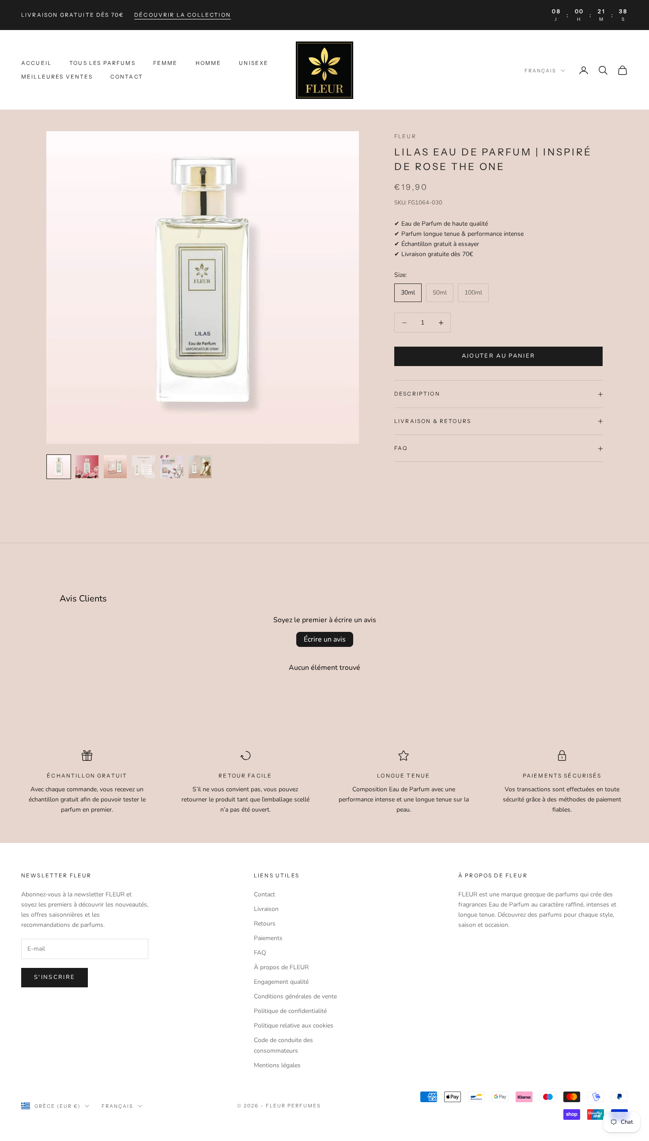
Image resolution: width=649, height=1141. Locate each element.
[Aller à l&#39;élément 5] (171, 466)
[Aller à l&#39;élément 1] (58, 466)
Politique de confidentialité (290, 1011)
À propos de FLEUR (281, 967)
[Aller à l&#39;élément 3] (115, 466)
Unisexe (253, 63)
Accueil (36, 63)
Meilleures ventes (57, 76)
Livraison (266, 909)
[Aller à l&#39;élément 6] (200, 466)
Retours (264, 923)
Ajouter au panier (499, 356)
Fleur (405, 136)
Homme (209, 63)
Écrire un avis (325, 639)
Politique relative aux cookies (293, 1025)
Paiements (268, 938)
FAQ (260, 952)
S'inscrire (54, 977)
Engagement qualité (281, 982)
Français (540, 71)
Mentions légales (277, 1065)
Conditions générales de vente (295, 996)
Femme (165, 63)
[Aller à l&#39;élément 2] (87, 466)
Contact (126, 76)
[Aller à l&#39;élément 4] (143, 466)
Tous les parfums (102, 63)
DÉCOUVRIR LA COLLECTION (182, 14)
